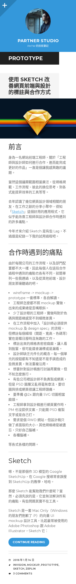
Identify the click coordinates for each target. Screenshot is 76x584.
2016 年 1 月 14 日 (23, 560)
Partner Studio (38, 40)
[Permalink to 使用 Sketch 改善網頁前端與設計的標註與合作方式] (38, 118)
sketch (18, 568)
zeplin (31, 568)
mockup (33, 564)
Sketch (18, 212)
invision (19, 564)
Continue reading (29, 542)
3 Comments (22, 573)
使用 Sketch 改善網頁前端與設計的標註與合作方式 (29, 85)
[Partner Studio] (38, 21)
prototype (49, 564)
